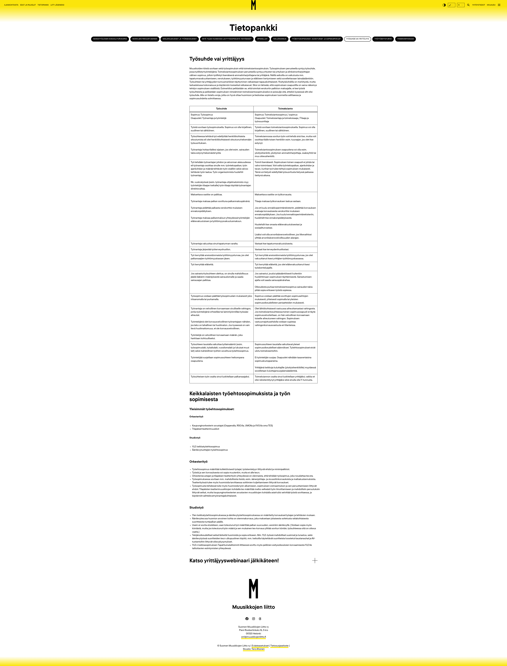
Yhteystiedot (478, 5)
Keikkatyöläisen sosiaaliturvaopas (110, 39)
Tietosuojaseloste (279, 646)
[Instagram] (253, 618)
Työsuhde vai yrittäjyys (357, 39)
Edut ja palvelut (28, 5)
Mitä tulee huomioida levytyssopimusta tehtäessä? (227, 39)
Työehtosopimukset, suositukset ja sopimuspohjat (316, 39)
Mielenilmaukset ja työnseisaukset (180, 39)
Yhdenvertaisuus (405, 39)
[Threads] (260, 618)
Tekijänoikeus (279, 39)
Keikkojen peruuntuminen (144, 39)
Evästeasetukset (260, 646)
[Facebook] (246, 618)
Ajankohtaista (11, 5)
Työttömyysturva (383, 39)
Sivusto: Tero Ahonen (254, 649)
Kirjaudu (491, 5)
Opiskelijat (262, 39)
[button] (451, 5)
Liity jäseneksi (57, 5)
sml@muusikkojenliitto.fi (253, 637)
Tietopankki (43, 5)
